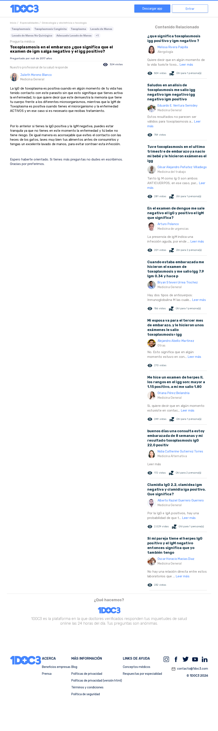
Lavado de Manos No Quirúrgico (32, 35)
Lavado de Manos (101, 29)
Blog (74, 667)
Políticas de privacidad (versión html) (96, 680)
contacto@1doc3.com (189, 669)
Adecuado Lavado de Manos (74, 35)
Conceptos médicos (136, 667)
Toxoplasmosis (21, 29)
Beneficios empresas (56, 667)
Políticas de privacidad (86, 674)
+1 (97, 35)
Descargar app (152, 8)
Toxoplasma (78, 29)
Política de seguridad (85, 694)
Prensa (47, 674)
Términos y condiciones (87, 687)
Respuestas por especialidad (142, 674)
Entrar (190, 9)
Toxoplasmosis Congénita (50, 29)
